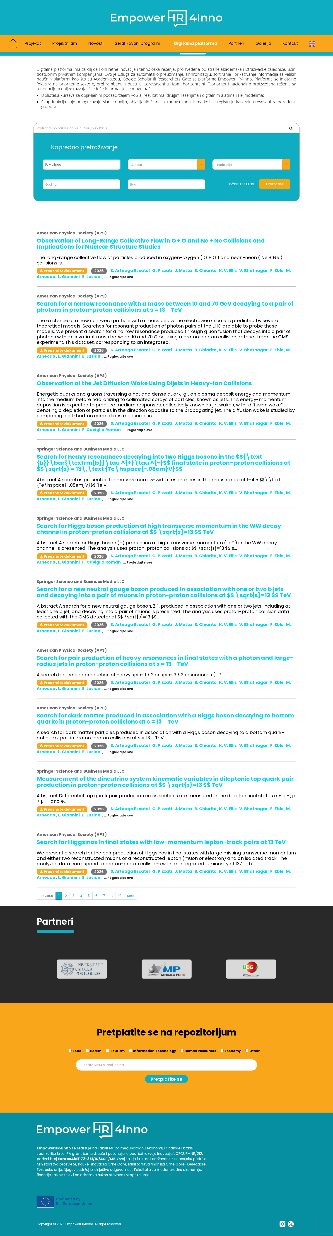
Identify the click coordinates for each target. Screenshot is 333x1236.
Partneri (236, 43)
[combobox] (167, 164)
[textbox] (166, 165)
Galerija (263, 43)
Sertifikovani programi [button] (138, 43)
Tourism (117, 1051)
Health (95, 1051)
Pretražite (275, 184)
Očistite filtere (242, 184)
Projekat (33, 43)
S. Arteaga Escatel (131, 270)
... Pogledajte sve (118, 277)
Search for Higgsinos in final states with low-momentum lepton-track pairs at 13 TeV (161, 842)
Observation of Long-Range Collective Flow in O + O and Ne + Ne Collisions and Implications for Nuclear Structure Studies (151, 244)
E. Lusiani (92, 276)
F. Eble (277, 270)
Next (130, 896)
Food (77, 1051)
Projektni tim (64, 43)
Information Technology (154, 1051)
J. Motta (183, 270)
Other (254, 1051)
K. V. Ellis (228, 270)
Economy (233, 1051)
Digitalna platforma (195, 43)
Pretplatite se (166, 1079)
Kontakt (290, 43)
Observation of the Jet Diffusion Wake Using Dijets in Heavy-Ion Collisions (144, 383)
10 (119, 896)
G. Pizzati (162, 270)
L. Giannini (69, 276)
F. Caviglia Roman (102, 429)
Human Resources (200, 1051)
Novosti (96, 43)
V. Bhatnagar (254, 270)
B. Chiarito (205, 270)
